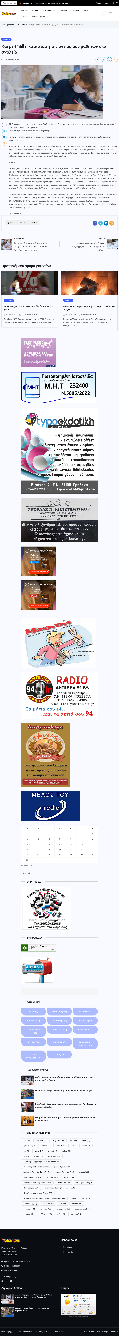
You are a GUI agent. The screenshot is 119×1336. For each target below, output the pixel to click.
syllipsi (66, 1151)
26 (60, 855)
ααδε (62, 1203)
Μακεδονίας (64, 1182)
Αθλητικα (75, 10)
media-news (11, 315)
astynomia (58, 1140)
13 (71, 844)
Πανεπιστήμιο (30, 1188)
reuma (39, 1151)
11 (49, 844)
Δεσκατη (85, 1021)
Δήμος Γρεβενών (65, 1172)
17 (38, 849)
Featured (46, 1146)
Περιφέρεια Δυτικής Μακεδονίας (37, 1193)
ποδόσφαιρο (45, 1214)
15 (92, 844)
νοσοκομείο (81, 1209)
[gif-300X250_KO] (38, 352)
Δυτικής (52, 1177)
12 (60, 844)
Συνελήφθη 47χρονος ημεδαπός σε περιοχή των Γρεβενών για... (58, 3)
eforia (86, 1140)
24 (38, 855)
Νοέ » (29, 873)
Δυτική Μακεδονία (32, 1177)
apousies (10, 223)
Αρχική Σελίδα (7, 24)
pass (74, 1146)
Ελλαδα (24, 10)
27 (71, 855)
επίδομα (46, 1209)
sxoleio (34, 223)
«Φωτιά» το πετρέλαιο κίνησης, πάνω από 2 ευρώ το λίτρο (63, 1090)
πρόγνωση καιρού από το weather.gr (78, 1316)
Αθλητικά (85, 1011)
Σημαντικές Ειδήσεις (85, 1043)
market (61, 1146)
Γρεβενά (65, 1167)
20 (71, 849)
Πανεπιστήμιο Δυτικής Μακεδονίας (59, 1188)
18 (49, 849)
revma (52, 1151)
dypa (73, 1140)
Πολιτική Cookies (43, 1332)
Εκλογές (68, 1177)
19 (60, 849)
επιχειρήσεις (63, 1209)
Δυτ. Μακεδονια (49, 10)
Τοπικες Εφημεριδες (40, 17)
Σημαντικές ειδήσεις (80, 1198)
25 (49, 855)
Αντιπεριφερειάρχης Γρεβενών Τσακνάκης (41, 1161)
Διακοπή (84, 1172)
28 (82, 855)
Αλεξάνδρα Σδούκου (33, 1156)
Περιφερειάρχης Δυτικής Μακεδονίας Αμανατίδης (44, 1198)
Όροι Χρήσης (6, 1332)
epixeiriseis (29, 1146)
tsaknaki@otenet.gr (12, 1270)
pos (26, 1151)
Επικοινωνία (68, 1252)
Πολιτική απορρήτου (24, 1332)
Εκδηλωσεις (59, 1030)
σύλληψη (76, 1214)
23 (27, 855)
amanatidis (41, 1140)
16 (27, 849)
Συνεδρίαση (30, 1203)
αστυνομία (29, 1209)
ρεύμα (61, 1214)
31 (38, 860)
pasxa (86, 1146)
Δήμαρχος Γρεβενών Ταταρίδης (37, 1172)
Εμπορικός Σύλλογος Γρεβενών (37, 1182)
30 (27, 860)
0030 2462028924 (12, 1266)
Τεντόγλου (48, 1203)
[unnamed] (59, 520)
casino (33, 1011)
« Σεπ (23, 873)
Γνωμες (24, 17)
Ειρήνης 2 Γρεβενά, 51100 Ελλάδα (16, 1261)
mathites (23, 223)
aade (26, 1140)
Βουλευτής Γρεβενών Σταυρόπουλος (39, 1167)
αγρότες (77, 1203)
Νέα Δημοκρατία (84, 1182)
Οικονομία (59, 1042)
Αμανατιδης (54, 1156)
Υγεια (85, 10)
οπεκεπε (28, 1214)
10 (38, 844)
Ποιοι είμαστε (68, 1247)
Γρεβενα (63, 10)
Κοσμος (35, 10)
